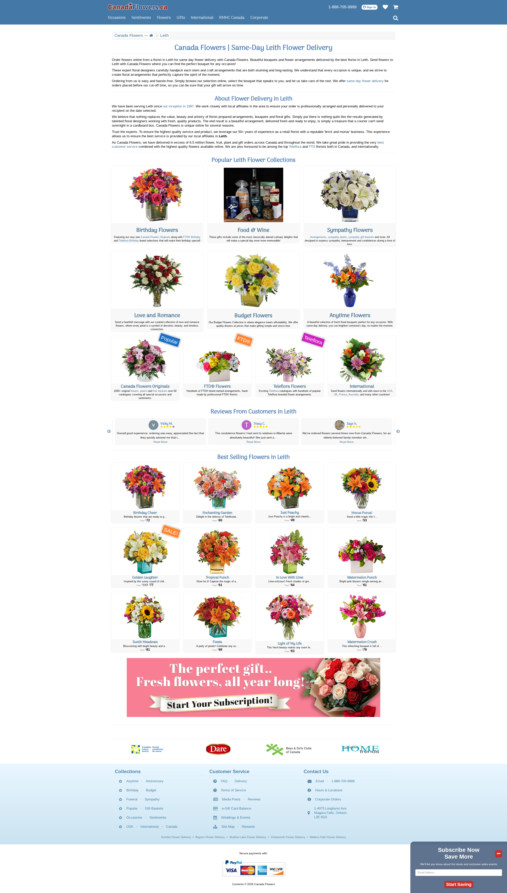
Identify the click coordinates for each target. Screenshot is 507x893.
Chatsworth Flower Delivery (288, 837)
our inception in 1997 (178, 106)
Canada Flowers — (131, 35)
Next (398, 432)
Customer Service (229, 771)
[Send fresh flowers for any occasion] (350, 279)
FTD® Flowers (217, 386)
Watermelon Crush (362, 642)
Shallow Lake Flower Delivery (247, 837)
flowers (135, 391)
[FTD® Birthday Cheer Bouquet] (145, 486)
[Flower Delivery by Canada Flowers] (137, 6)
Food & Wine (253, 230)
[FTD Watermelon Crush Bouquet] (362, 615)
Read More (152, 441)
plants (143, 391)
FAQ (224, 781)
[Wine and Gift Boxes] (254, 194)
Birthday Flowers (157, 230)
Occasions (117, 18)
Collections (128, 771)
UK (335, 394)
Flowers (164, 18)
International (202, 18)
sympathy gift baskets (361, 237)
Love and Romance (157, 316)
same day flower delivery (365, 81)
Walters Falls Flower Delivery (328, 837)
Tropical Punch (217, 578)
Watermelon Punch (362, 578)
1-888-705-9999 (342, 7)
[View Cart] (393, 7)
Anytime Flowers (350, 316)
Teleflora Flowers (290, 386)
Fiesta (217, 642)
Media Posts (231, 799)
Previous (109, 432)
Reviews (254, 799)
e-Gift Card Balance (236, 808)
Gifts (181, 18)
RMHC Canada (231, 18)
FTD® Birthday (191, 237)
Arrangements (318, 237)
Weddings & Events (235, 817)
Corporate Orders (328, 799)
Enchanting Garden (217, 513)
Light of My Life (290, 644)
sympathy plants (337, 237)
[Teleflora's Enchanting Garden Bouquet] (217, 486)
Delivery (241, 781)
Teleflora (295, 147)
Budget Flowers (253, 316)
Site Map (227, 827)
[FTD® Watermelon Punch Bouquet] (362, 551)
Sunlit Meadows (145, 642)
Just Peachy (289, 513)
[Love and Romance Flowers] (157, 279)
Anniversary (155, 781)
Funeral (131, 799)
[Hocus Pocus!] (362, 486)
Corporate (259, 18)
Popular (132, 808)
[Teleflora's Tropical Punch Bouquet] (217, 551)
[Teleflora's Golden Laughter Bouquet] (145, 551)
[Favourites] (383, 7)
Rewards (248, 827)
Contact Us (316, 771)
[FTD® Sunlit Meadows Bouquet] (145, 615)
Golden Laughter (145, 578)
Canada (171, 827)
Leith (164, 35)
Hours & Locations (328, 790)
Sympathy (152, 799)
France (343, 394)
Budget (151, 790)
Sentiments (141, 18)
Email (320, 781)
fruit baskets (160, 391)
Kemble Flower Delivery (176, 837)
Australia (353, 394)
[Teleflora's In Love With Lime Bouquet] (290, 551)
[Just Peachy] (290, 486)
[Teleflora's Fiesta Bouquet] (217, 615)
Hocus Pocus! (362, 513)
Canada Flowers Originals (155, 237)
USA (389, 391)
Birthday (132, 790)
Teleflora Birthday (129, 240)
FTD (312, 147)
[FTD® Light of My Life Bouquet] (290, 616)
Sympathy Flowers (350, 230)
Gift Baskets (154, 808)
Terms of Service (233, 790)
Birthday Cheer (145, 513)
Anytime (132, 781)
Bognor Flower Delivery (210, 837)
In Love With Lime (289, 578)
